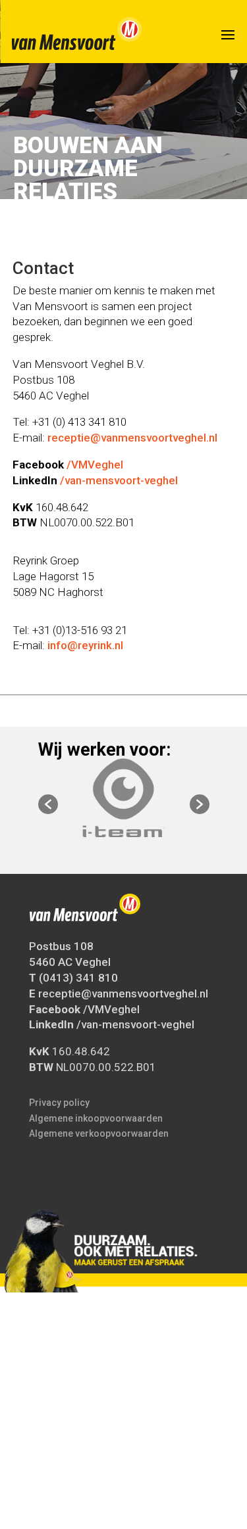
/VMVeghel (95, 464)
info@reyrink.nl (85, 645)
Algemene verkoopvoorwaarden (99, 1133)
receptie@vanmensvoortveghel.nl (132, 437)
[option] (123, 797)
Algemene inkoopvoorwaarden (96, 1118)
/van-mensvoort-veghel (119, 480)
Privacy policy (59, 1102)
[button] (48, 804)
